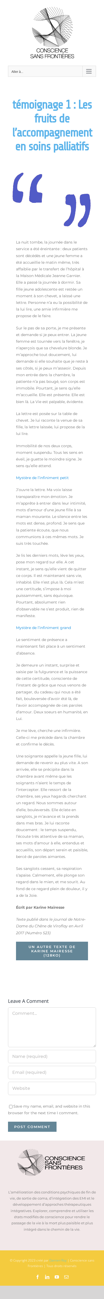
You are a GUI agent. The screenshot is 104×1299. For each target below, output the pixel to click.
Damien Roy (58, 1260)
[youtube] (57, 1277)
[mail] (66, 1277)
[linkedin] (47, 1277)
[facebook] (37, 1277)
